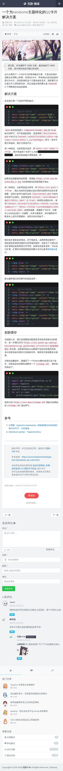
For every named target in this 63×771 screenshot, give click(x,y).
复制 (54, 107)
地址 (4, 576)
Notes (19, 25)
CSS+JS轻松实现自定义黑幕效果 (24, 719)
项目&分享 (25, 25)
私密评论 (50, 549)
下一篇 (55, 515)
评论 (5, 528)
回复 (12, 614)
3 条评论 (53, 22)
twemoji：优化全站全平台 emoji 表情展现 (29, 711)
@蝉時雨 (21, 644)
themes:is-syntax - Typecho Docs (25, 432)
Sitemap (53, 767)
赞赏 (32, 495)
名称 (5, 555)
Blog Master (31, 637)
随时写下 (40, 25)
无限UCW (8, 22)
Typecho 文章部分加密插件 (22, 684)
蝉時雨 (13, 619)
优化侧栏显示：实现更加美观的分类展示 (28, 693)
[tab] (10, 670)
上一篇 (7, 515)
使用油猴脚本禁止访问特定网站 (24, 702)
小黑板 (33, 25)
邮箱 (5, 565)
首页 (9, 34)
